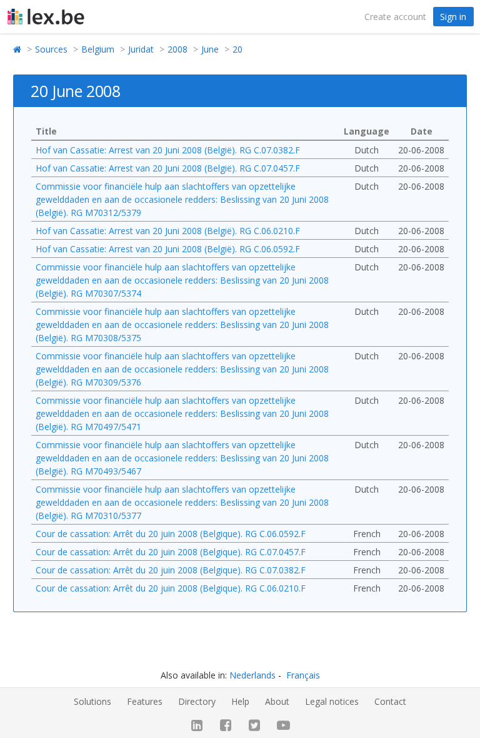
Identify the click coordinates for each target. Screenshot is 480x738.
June (210, 49)
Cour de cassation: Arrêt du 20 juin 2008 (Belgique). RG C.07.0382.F (171, 570)
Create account (395, 17)
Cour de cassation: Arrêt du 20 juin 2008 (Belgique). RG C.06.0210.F (171, 588)
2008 (178, 49)
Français (303, 675)
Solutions (92, 701)
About (277, 701)
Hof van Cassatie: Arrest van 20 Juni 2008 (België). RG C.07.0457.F (168, 168)
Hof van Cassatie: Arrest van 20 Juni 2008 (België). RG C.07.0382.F (168, 150)
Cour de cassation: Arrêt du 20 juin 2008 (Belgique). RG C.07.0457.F (171, 552)
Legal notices (332, 701)
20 (237, 49)
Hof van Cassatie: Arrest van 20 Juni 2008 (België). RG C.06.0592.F (168, 249)
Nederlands (252, 675)
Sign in (453, 17)
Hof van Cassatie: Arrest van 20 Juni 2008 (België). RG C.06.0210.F (168, 231)
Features (144, 701)
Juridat (141, 49)
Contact (390, 701)
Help (240, 701)
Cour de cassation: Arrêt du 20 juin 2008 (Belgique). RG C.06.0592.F (171, 534)
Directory (197, 701)
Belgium (97, 49)
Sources (51, 49)
